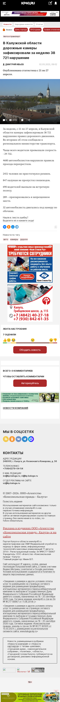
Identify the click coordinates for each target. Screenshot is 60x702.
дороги (24, 239)
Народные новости (23, 24)
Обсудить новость (30, 349)
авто (5, 239)
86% (33, 340)
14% (13, 340)
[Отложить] (22, 120)
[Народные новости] (50, 3)
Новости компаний (15, 408)
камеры (14, 239)
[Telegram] (17, 227)
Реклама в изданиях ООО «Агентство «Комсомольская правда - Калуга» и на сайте (29, 532)
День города (21, 29)
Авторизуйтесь (30, 383)
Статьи (39, 24)
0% (5, 340)
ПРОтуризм (35, 29)
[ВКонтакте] (4, 227)
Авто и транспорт (11, 36)
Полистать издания (12, 501)
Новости (7, 24)
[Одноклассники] (8, 227)
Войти (55, 3)
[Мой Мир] (13, 227)
